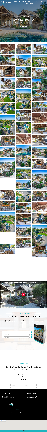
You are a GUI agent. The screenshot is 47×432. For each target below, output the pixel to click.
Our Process (24, 1)
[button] (23, 418)
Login (31, 3)
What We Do (16, 1)
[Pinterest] (14, 412)
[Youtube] (18, 412)
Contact (26, 3)
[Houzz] (20, 412)
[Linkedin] (12, 412)
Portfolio (30, 1)
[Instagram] (16, 412)
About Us (35, 1)
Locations (41, 1)
